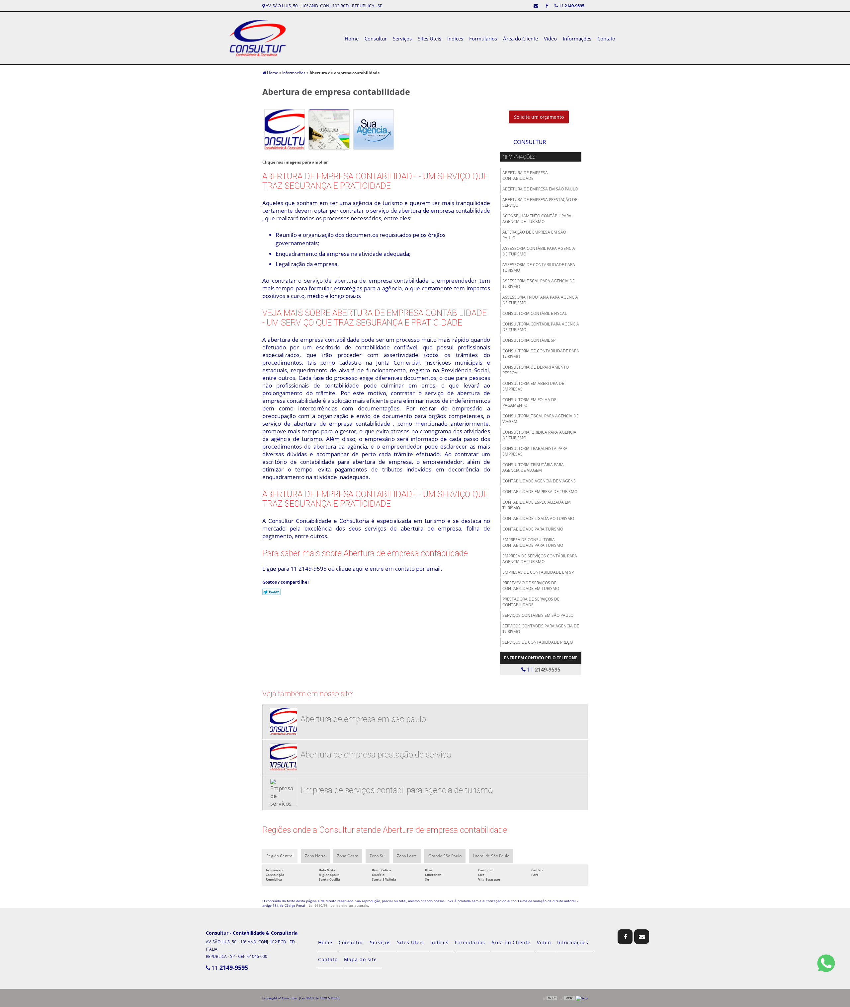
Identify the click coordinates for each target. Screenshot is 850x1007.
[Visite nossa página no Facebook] (547, 6)
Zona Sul (377, 856)
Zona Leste (407, 856)
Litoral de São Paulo (491, 856)
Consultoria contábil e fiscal (534, 313)
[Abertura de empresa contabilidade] (284, 128)
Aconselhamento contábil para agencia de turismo (536, 218)
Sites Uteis (429, 38)
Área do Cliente (520, 38)
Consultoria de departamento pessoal (535, 370)
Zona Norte (315, 856)
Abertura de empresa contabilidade (525, 175)
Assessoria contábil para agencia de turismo (538, 251)
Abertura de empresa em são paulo (540, 189)
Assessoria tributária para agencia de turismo (540, 300)
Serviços (402, 38)
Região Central (280, 856)
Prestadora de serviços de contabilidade (530, 602)
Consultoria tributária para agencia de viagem (533, 467)
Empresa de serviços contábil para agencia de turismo (539, 558)
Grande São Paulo (445, 856)
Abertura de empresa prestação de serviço (539, 202)
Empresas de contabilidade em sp (538, 572)
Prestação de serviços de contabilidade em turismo (530, 585)
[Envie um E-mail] (536, 6)
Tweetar (271, 592)
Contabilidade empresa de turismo (539, 491)
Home (352, 38)
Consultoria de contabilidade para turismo (540, 353)
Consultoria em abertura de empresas (533, 386)
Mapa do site (360, 959)
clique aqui (350, 568)
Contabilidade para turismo (532, 529)
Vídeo (550, 38)
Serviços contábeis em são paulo (537, 615)
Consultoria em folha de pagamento (529, 402)
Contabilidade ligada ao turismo (538, 518)
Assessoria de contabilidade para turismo (538, 267)
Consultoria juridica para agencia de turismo (539, 435)
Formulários (483, 38)
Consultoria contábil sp (528, 340)
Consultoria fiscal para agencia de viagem (540, 418)
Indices (455, 38)
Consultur (376, 38)
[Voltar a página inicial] (257, 37)
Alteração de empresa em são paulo (534, 235)
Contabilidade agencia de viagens (539, 481)
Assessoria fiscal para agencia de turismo (538, 283)
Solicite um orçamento (539, 117)
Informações (577, 38)
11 (571, 6)
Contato (606, 38)
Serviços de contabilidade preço (537, 642)
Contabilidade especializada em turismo (536, 505)
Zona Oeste (347, 856)
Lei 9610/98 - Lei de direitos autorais (338, 905)
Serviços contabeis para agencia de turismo (540, 628)
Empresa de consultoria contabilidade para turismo (532, 542)
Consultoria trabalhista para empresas (534, 451)
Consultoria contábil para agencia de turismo (540, 326)
